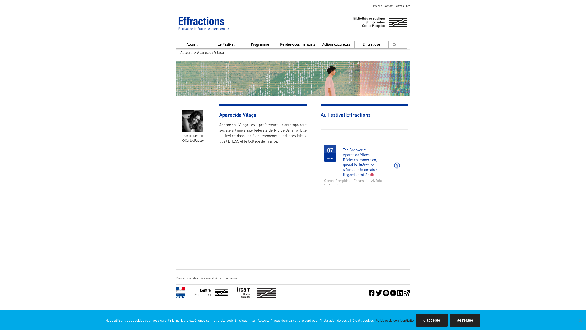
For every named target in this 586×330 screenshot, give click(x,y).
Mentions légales (187, 278)
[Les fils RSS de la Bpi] (407, 293)
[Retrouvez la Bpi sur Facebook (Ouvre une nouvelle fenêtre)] (372, 293)
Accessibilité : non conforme (219, 278)
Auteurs (186, 52)
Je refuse (465, 320)
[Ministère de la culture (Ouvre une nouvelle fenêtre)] (180, 292)
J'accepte (431, 320)
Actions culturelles (336, 44)
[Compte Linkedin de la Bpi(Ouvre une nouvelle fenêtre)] (400, 293)
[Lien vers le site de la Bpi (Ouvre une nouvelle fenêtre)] (380, 21)
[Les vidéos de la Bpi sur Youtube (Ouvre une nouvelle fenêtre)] (393, 293)
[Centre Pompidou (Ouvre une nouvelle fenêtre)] (211, 292)
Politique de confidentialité (395, 320)
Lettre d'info (402, 6)
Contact (388, 6)
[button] (395, 43)
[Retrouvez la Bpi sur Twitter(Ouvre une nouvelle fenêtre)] (379, 293)
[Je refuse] (580, 320)
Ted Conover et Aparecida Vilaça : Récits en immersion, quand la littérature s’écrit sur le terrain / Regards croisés (360, 162)
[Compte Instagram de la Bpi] (386, 293)
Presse (377, 6)
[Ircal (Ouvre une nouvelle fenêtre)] (256, 292)
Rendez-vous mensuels (297, 44)
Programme (260, 44)
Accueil (192, 44)
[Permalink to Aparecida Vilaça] (193, 117)
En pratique (371, 44)
